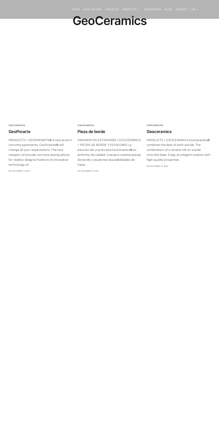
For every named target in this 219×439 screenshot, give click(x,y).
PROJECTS (112, 9)
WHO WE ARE (92, 9)
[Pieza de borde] (109, 99)
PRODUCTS (129, 9)
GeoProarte (19, 131)
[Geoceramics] (178, 99)
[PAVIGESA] (34, 9)
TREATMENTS (152, 9)
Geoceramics (159, 131)
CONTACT (182, 9)
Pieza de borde (91, 131)
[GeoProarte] (40, 99)
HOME (76, 9)
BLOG (168, 9)
